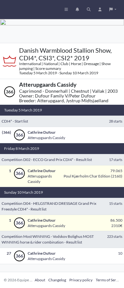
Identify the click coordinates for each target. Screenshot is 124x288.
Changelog (57, 280)
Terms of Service (109, 280)
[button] (113, 9)
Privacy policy (81, 280)
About (40, 280)
